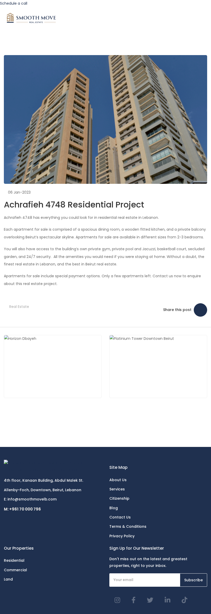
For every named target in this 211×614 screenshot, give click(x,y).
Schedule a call (13, 3)
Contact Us (120, 517)
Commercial (15, 570)
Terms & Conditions (127, 526)
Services (117, 489)
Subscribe (193, 580)
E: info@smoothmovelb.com (30, 499)
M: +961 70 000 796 (22, 509)
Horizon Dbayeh (54, 366)
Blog (113, 508)
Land (8, 579)
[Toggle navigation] (204, 18)
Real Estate (19, 306)
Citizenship (119, 498)
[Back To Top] (196, 599)
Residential (14, 560)
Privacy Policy (122, 536)
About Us (118, 479)
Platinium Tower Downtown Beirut (172, 366)
